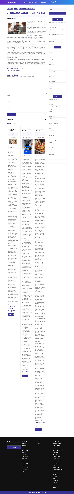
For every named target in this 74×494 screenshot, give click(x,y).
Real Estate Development (53, 140)
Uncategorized (51, 154)
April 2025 (24, 447)
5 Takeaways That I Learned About (13, 70)
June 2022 (50, 88)
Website (8, 107)
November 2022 (51, 76)
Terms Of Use (43, 2)
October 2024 (51, 69)
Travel (50, 152)
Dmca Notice (30, 2)
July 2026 (50, 50)
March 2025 (51, 57)
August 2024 (51, 74)
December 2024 (51, 64)
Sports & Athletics (52, 147)
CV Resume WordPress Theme (34, 492)
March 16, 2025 (12, 132)
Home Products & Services (53, 123)
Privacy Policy (36, 2)
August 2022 (51, 83)
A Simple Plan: (38, 426)
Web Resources (51, 156)
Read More (11, 315)
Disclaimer (25, 2)
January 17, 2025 (39, 132)
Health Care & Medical (57, 460)
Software (55, 478)
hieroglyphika (10, 133)
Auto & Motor (51, 104)
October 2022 (51, 78)
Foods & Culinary (52, 116)
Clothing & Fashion (52, 109)
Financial (16, 8)
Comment (9, 78)
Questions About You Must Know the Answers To (16, 68)
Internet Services (52, 125)
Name (8, 95)
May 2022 (50, 90)
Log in (39, 443)
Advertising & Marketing (53, 99)
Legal (50, 128)
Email (8, 101)
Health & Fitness (51, 118)
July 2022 (24, 471)
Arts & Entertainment (52, 101)
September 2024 (52, 71)
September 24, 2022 (26, 132)
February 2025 (51, 59)
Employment (51, 111)
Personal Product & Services (58, 469)
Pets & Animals (51, 135)
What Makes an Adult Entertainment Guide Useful (57, 22)
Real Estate (51, 137)
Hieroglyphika (12, 2)
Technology (51, 149)
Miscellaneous (51, 130)
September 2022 (52, 81)
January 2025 (51, 62)
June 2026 (50, 52)
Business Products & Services (54, 106)
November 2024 (51, 66)
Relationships (51, 142)
